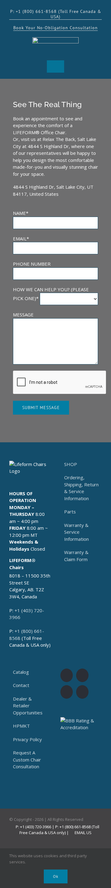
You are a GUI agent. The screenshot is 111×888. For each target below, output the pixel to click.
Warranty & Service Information (76, 532)
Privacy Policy (27, 739)
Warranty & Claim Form (76, 555)
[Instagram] (82, 675)
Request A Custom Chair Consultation (27, 759)
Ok (55, 876)
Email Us (82, 832)
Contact (21, 685)
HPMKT (21, 726)
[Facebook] (66, 675)
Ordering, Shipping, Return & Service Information (81, 487)
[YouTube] (66, 692)
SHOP (70, 464)
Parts (70, 511)
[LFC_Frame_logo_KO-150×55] (55, 39)
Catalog (21, 672)
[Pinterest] (82, 692)
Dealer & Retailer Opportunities (28, 706)
